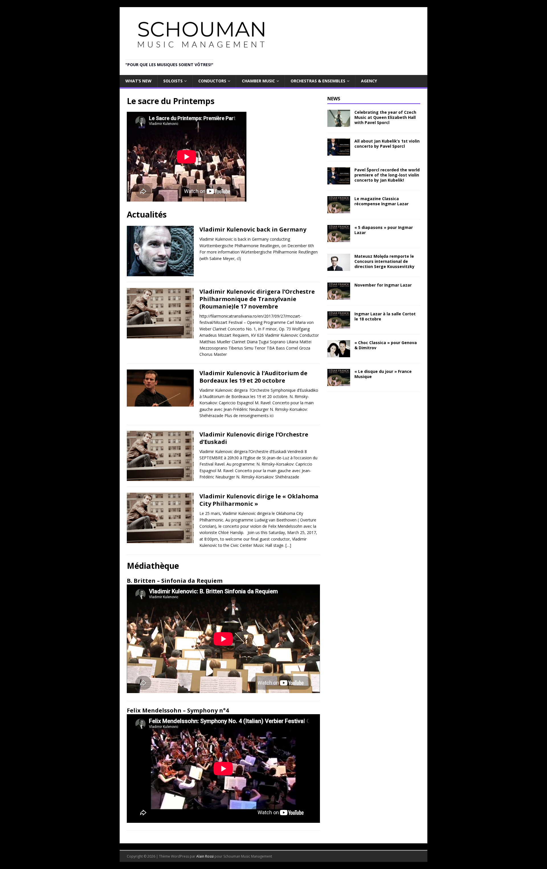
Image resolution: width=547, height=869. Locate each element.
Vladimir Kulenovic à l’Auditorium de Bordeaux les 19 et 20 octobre (253, 376)
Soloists (173, 81)
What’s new (138, 81)
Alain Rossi (205, 856)
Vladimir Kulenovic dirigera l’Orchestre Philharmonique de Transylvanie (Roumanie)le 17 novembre (257, 299)
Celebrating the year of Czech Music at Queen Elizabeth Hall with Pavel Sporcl (385, 117)
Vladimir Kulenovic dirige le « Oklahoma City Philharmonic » (259, 499)
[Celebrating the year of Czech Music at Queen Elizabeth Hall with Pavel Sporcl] (338, 123)
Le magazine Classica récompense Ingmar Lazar (381, 201)
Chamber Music (258, 81)
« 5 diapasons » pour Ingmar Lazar (383, 230)
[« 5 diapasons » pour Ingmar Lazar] (338, 238)
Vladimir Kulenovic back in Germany (252, 229)
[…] (288, 545)
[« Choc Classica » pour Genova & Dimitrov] (338, 353)
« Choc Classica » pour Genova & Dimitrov (385, 345)
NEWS (333, 99)
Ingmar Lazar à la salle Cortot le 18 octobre (385, 316)
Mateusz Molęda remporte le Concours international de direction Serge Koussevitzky (384, 261)
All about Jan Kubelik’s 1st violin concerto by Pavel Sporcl (387, 143)
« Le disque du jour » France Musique (383, 374)
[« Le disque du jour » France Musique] (338, 382)
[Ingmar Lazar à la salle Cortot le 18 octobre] (338, 325)
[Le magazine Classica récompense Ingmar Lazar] (338, 209)
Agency (369, 81)
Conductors (212, 81)
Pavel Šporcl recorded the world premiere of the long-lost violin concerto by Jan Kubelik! (387, 175)
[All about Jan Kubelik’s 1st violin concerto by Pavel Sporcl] (338, 152)
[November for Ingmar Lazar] (338, 296)
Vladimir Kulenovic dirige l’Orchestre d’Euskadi (253, 438)
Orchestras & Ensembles (318, 81)
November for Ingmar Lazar (383, 285)
